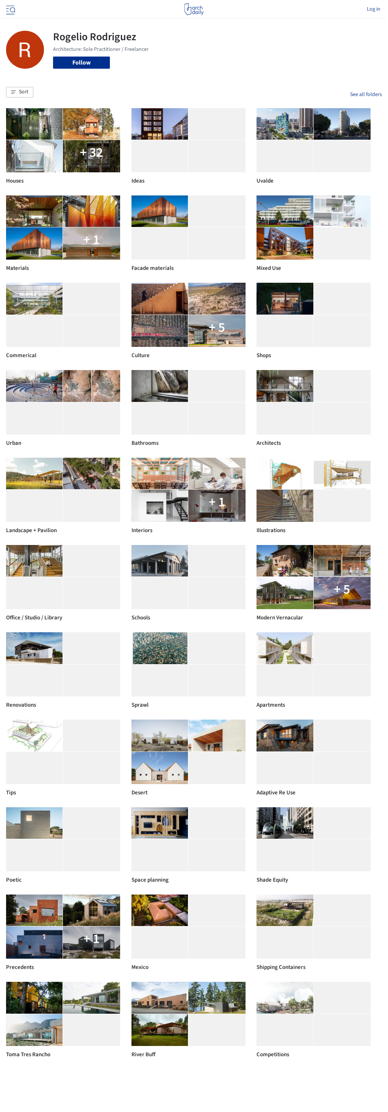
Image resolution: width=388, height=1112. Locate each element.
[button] (19, 92)
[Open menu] (10, 9)
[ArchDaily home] (193, 9)
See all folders (366, 94)
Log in (373, 9)
